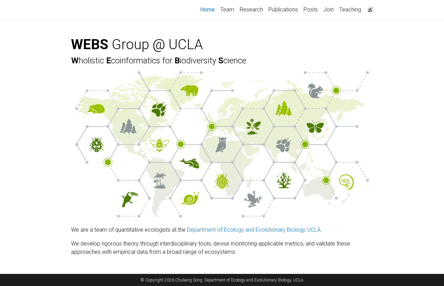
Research (251, 9)
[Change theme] (368, 7)
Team (227, 9)
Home (208, 9)
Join (328, 9)
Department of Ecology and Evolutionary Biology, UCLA (254, 229)
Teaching (350, 9)
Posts (311, 9)
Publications (283, 9)
